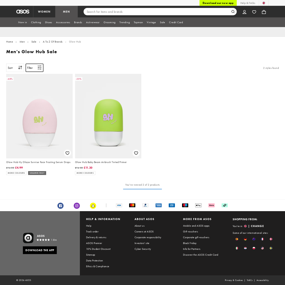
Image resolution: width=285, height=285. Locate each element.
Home (9, 41)
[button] (236, 239)
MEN (66, 11)
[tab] (22, 22)
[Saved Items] (254, 11)
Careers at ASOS (144, 231)
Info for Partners (191, 249)
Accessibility (262, 280)
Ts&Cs (250, 280)
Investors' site (142, 243)
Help (89, 225)
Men (22, 41)
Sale (33, 41)
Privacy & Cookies (234, 280)
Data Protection (94, 260)
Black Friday (190, 243)
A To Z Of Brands (53, 41)
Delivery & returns (96, 237)
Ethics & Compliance (97, 266)
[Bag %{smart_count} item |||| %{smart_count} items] (264, 11)
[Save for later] (67, 153)
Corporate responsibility (148, 237)
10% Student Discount (98, 249)
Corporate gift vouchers (196, 237)
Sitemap (90, 254)
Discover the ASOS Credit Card (200, 254)
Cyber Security (143, 249)
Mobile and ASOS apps (196, 225)
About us (139, 225)
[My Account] (244, 11)
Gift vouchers (190, 231)
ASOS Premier (94, 243)
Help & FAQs (247, 3)
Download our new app (218, 3)
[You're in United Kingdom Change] (264, 3)
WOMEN (44, 11)
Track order (92, 231)
